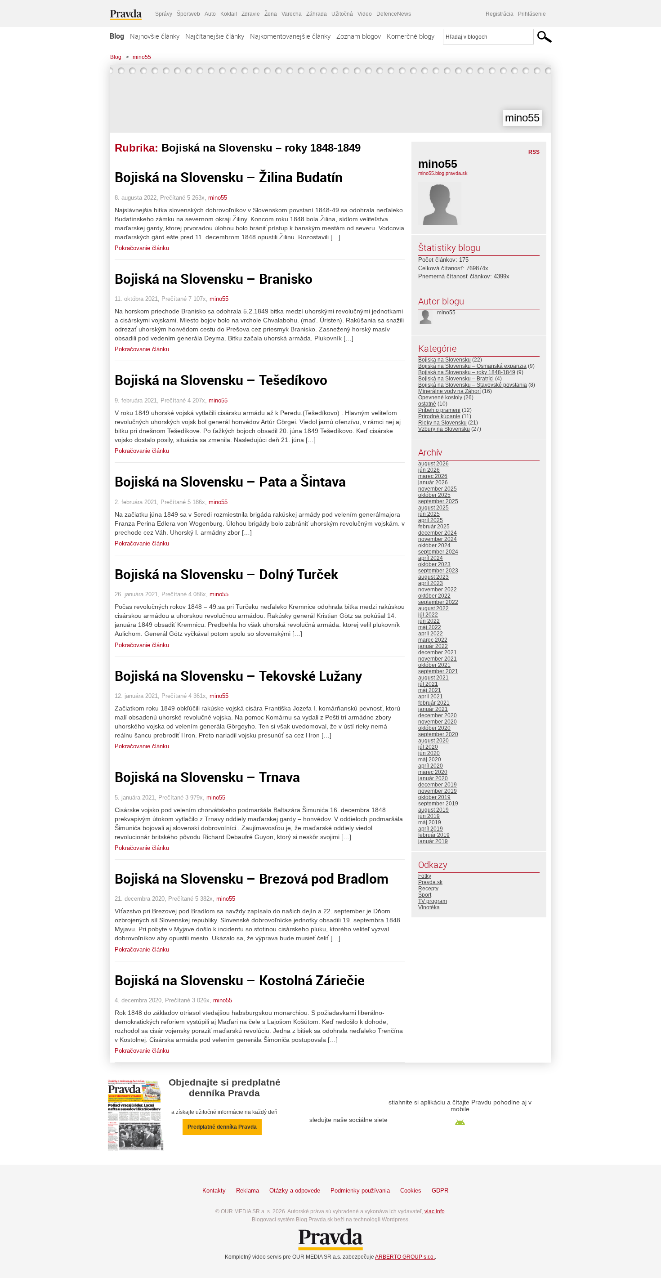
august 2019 (433, 810)
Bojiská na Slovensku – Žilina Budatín (229, 177)
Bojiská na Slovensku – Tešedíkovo (221, 380)
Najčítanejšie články (214, 35)
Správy (163, 14)
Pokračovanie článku (142, 248)
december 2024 (437, 533)
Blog (117, 36)
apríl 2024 (430, 558)
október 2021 (434, 665)
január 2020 (433, 778)
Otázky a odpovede (294, 1190)
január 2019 (433, 841)
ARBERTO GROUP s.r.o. (405, 1257)
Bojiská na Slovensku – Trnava (207, 777)
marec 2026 (432, 476)
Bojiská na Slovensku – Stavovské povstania (472, 385)
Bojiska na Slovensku (444, 360)
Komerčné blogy (410, 35)
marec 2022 (432, 640)
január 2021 (433, 709)
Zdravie (250, 14)
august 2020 (433, 740)
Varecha (291, 14)
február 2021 (434, 703)
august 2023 (433, 577)
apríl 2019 (430, 829)
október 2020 (434, 728)
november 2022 (437, 589)
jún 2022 (429, 621)
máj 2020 (429, 759)
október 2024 (434, 545)
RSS (534, 152)
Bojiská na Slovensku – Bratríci (456, 378)
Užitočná (342, 14)
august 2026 (433, 463)
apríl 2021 (430, 696)
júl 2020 (428, 747)
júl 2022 (428, 615)
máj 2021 (429, 690)
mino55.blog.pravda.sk (443, 173)
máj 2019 (429, 822)
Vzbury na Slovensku (444, 429)
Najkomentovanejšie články (290, 35)
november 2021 (437, 659)
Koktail (228, 14)
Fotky (424, 876)
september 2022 (438, 602)
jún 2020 (429, 753)
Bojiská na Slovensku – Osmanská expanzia (472, 366)
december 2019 (437, 785)
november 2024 (437, 539)
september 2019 (438, 803)
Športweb (188, 14)
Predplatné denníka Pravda (222, 1127)
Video (364, 14)
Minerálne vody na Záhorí (449, 391)
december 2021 (437, 652)
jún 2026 (429, 470)
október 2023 (434, 564)
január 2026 (433, 482)
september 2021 (438, 671)
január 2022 (433, 646)
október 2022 (434, 596)
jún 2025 (429, 514)
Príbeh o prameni (439, 410)
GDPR (440, 1190)
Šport (424, 895)
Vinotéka (429, 907)
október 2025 (434, 495)
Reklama (247, 1190)
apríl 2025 (430, 520)
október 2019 (434, 797)
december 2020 (437, 715)
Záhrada (316, 14)
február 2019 (434, 835)
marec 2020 (432, 772)
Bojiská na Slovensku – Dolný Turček (226, 574)
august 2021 (433, 678)
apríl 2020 (430, 766)
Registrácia (500, 14)
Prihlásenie (532, 14)
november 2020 (437, 722)
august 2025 (433, 508)
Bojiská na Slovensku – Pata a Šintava (230, 481)
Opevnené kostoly (440, 397)
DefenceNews (393, 14)
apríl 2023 (430, 583)
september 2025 (438, 501)
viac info (434, 1211)
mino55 (142, 57)
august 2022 (433, 608)
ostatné (427, 404)
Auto (210, 14)
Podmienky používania (360, 1190)
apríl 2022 (430, 633)
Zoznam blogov (358, 35)
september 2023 (438, 571)
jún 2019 (429, 816)
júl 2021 (428, 684)
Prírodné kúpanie (439, 416)
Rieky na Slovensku (442, 423)
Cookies (410, 1190)
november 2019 (437, 791)
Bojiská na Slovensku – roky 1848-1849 (466, 372)
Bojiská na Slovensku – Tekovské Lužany (238, 675)
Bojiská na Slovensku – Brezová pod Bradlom (252, 878)
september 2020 (438, 734)
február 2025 (434, 526)
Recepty (428, 888)
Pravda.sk (430, 882)
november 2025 (437, 489)
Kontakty (214, 1190)
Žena (270, 14)
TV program (432, 901)
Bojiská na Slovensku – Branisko (214, 278)
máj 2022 (429, 627)
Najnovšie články (154, 35)
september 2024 (438, 552)
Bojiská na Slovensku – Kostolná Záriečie (240, 980)
